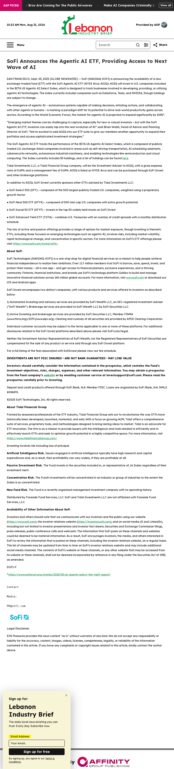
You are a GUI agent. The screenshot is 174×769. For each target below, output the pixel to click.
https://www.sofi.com (21, 521)
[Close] (66, 695)
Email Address (20, 736)
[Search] (138, 45)
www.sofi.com (135, 277)
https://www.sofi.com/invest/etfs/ (35, 243)
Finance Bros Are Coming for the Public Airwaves (53, 5)
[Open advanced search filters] (146, 45)
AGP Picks (11, 5)
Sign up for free (37, 752)
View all (165, 5)
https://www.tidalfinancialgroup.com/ (32, 438)
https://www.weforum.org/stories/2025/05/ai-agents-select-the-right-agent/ (59, 574)
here (125, 158)
